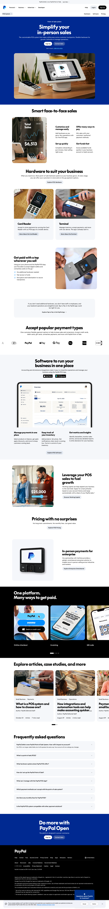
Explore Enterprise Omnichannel (74, 568)
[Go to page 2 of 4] (55, 653)
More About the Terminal (68, 234)
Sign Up (48, 44)
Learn (65, 2)
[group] (54, 523)
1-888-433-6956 (58, 48)
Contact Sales (59, 44)
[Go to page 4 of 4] (58, 653)
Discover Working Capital (72, 497)
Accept (84, 904)
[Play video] (54, 74)
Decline (94, 904)
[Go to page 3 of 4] (56, 653)
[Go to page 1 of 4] (52, 653)
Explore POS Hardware (54, 182)
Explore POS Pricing (54, 528)
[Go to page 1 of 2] (54, 724)
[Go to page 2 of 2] (56, 724)
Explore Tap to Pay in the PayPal (53, 312)
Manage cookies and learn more (46, 905)
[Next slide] (95, 628)
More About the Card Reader (28, 234)
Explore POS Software (54, 453)
